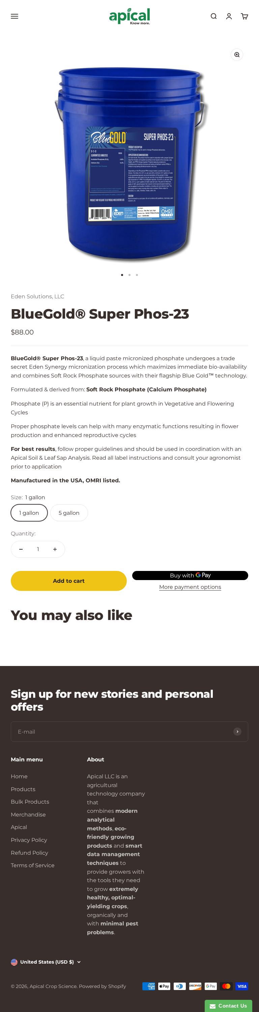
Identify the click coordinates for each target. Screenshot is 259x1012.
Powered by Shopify (102, 986)
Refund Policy (29, 853)
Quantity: (23, 533)
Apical (19, 827)
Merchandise (28, 814)
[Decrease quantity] (21, 549)
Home (19, 776)
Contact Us (231, 1006)
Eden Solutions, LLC (37, 296)
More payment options (190, 587)
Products (23, 789)
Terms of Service (33, 865)
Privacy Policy (29, 840)
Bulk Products (30, 802)
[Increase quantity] (55, 549)
